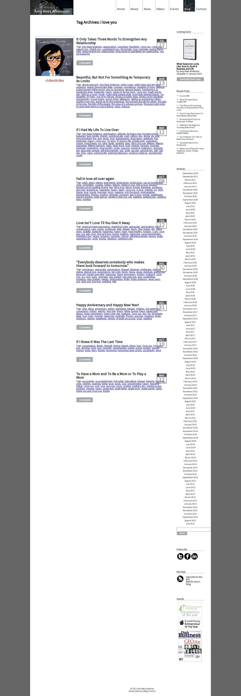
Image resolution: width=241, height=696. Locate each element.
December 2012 (190, 507)
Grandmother (134, 383)
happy (108, 91)
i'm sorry (111, 140)
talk (156, 150)
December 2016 (190, 348)
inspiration (151, 140)
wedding (137, 196)
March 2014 (190, 457)
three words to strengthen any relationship (137, 51)
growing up (92, 189)
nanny (98, 388)
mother (127, 386)
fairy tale (116, 271)
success (135, 150)
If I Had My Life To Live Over (97, 129)
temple (111, 318)
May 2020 (190, 213)
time (83, 152)
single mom (134, 388)
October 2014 (190, 434)
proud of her (112, 99)
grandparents (122, 138)
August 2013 (190, 480)
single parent (147, 388)
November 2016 (190, 351)
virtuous (125, 106)
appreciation (109, 46)
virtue (117, 106)
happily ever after (95, 274)
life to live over (138, 143)
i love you (145, 46)
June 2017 (190, 328)
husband (150, 274)
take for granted (84, 196)
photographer (147, 192)
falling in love (128, 184)
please (131, 347)
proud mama (97, 99)
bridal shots (136, 182)
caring (100, 228)
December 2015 (190, 388)
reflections (124, 99)
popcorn (125, 148)
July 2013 (190, 484)
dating (79, 271)
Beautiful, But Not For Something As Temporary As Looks (113, 79)
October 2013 (190, 474)
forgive (116, 345)
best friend (121, 308)
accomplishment (103, 381)
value (89, 152)
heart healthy (135, 231)
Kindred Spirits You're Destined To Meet (188, 120)
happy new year (112, 313)
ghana (79, 313)
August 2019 (190, 242)
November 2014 (190, 431)
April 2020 (190, 216)
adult (84, 182)
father (127, 311)
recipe (96, 236)
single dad (108, 388)
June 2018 (190, 289)
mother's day (138, 386)
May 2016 (190, 371)
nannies (90, 388)
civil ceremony (152, 308)
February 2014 (190, 460)
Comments (85, 62)
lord (99, 347)
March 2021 (190, 180)
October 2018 (190, 275)
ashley (111, 308)
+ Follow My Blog (54, 80)
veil (130, 196)
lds (149, 313)
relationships (107, 51)
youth (79, 155)
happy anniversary (126, 274)
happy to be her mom (124, 91)
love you (110, 386)
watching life (100, 152)
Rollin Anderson (139, 279)
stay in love (135, 194)
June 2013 (190, 487)
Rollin (127, 279)
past (140, 276)
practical (135, 148)
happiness (99, 91)
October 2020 (190, 196)
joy (99, 143)
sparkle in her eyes (85, 101)
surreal (146, 194)
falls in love (142, 184)
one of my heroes (105, 96)
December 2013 (190, 467)
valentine (111, 238)
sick (121, 150)
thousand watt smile (154, 104)
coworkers (122, 46)
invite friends (90, 143)
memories (135, 233)
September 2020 (190, 199)
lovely (102, 94)
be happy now (134, 133)
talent (159, 388)
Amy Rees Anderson (92, 46)
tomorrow (111, 350)
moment (154, 145)
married (99, 316)
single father (121, 388)
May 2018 (190, 292)
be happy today (150, 133)
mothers (80, 388)
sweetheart (101, 318)
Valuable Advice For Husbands (187, 143)
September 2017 (190, 318)
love (135, 49)
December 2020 (190, 189)
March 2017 (190, 338)
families (153, 184)
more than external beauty (145, 94)
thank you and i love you (89, 390)
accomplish (88, 381)
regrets (104, 279)
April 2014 (190, 454)
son (78, 281)
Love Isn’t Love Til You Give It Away (103, 222)
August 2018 (190, 282)
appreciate (134, 226)
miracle (135, 145)
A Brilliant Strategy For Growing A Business (188, 126)
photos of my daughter (150, 96)
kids (88, 233)
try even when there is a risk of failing (94, 106)
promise (139, 316)
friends (146, 228)
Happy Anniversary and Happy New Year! (107, 305)
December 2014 (190, 427)
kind (160, 189)
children (157, 269)
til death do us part (125, 318)
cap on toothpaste (152, 182)
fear (111, 187)
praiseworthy (82, 99)
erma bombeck (84, 138)
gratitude (148, 138)
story (94, 350)
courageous (130, 87)
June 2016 (190, 368)
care (93, 228)
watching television (117, 152)
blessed (125, 269)
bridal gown (123, 182)
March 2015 (190, 418)
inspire (79, 143)
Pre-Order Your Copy (190, 79)
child (78, 184)
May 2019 (190, 252)
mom (110, 192)
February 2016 (190, 381)
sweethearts (156, 194)
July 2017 (190, 325)
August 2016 (190, 361)
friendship (134, 46)
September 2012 (190, 517)
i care (155, 231)
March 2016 (190, 378)
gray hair (80, 189)
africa (91, 308)
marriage (143, 49)
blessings (80, 135)
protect (146, 347)
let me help (126, 49)
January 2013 (190, 504)
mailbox (124, 233)
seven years (154, 279)
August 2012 (190, 520)
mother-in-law (154, 386)
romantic (115, 236)
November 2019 (190, 232)
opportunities (120, 347)
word (158, 350)
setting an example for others (146, 99)
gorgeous (157, 187)
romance (123, 194)
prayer (139, 347)
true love (96, 281)
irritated (149, 189)
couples (99, 184)
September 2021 (190, 176)
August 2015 (190, 401)
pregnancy (146, 148)
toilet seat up (100, 196)
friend (142, 311)
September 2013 (190, 477)
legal (78, 316)
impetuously (138, 140)
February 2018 (190, 302)
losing (79, 192)
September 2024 (190, 173)
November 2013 (190, 470)
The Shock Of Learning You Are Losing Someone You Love (190, 107)
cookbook (110, 228)
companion (82, 311)
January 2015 (190, 424)
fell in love (119, 187)
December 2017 (190, 309)
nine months (106, 148)
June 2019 (190, 249)
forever (136, 187)
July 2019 (190, 246)
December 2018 (190, 269)
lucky (94, 276)
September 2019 (190, 239)
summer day (146, 150)
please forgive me (91, 51)
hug (139, 345)
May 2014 (190, 451)
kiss (144, 313)
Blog (145, 691)
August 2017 (190, 322)
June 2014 (190, 447)
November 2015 (190, 391)
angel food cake (119, 226)
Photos (94, 194)
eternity (116, 184)
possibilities (149, 276)
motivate (80, 148)
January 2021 (190, 186)
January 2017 (190, 345)
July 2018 (190, 285)
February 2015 (190, 421)
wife (114, 281)
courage (118, 87)
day (140, 135)
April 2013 (190, 494)
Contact (152, 691)
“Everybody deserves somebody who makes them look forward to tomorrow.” (110, 264)
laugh (111, 143)
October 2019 (190, 236)
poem (117, 148)
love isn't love (104, 233)
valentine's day (125, 238)
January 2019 (190, 265)
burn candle (93, 135)
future (132, 271)
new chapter (115, 276)
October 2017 (190, 315)
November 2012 (190, 510)
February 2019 (190, 262)
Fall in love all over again (95, 178)
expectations (103, 271)
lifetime (150, 143)
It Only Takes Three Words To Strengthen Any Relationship (111, 41)
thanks (102, 238)
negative (119, 192)
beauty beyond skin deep (99, 87)
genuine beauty (133, 89)
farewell (108, 345)
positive (104, 194)
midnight (120, 316)
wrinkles (87, 199)
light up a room (89, 94)
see (77, 150)
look (127, 145)
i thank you (95, 49)
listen (108, 145)
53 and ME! (185, 96)
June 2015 (190, 408)
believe (99, 182)
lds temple (157, 313)
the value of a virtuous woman (127, 104)
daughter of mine (146, 87)
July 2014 (190, 444)
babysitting (130, 381)
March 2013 (190, 497)
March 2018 (190, 299)
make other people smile (118, 94)
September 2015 (190, 398)
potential (80, 279)
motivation (92, 148)
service (152, 236)
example (96, 383)
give (100, 138)
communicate (115, 135)
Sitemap (139, 691)
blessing (150, 381)
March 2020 (190, 219)
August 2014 (190, 441)
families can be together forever (92, 187)
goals (106, 138)
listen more (118, 145)
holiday (147, 231)
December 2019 (190, 229)
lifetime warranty (96, 145)
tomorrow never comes (130, 350)
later (105, 143)
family (134, 228)
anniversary (88, 269)
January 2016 (190, 385)
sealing (90, 318)
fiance (129, 187)
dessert (126, 228)
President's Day (84, 236)
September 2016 (190, 358)
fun (94, 138)
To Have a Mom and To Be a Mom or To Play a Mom (111, 376)
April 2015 (190, 414)
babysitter (119, 381)
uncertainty (148, 350)
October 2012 (190, 514)
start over (86, 281)
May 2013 (190, 490)
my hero (91, 96)
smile (127, 150)
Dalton (107, 184)
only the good (132, 192)
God (112, 138)
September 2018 (190, 279)
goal (111, 383)
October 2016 (190, 355)
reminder (157, 148)
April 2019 (190, 256)
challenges (145, 269)
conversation (88, 345)
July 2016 (190, 365)
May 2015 (190, 411)
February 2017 (190, 342)
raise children (93, 279)
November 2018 (190, 272)
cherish (103, 135)
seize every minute (90, 150)
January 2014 (190, 464)
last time (85, 347)
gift (153, 228)
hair (156, 138)
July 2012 (190, 523)
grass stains (136, 138)
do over (155, 135)
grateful (87, 231)
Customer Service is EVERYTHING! (187, 132)
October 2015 (190, 394)
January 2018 (190, 305)
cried (126, 135)
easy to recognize (115, 89)
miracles (144, 145)
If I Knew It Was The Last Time (99, 341)
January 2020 (190, 226)
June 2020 (190, 209)
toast (139, 318)
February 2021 (190, 183)
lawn (127, 143)
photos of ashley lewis (126, 96)
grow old (80, 274)
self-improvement (109, 150)
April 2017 (190, 335)
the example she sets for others (141, 101)
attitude (121, 133)
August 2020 (190, 203)
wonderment (155, 152)
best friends (109, 182)
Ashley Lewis (127, 84)
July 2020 (190, 206)
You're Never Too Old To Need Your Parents (189, 138)
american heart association (96, 226)
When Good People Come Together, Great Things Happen (190, 150)
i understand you (110, 49)
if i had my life (124, 140)
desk (119, 228)
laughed (119, 143)
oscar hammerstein (151, 233)
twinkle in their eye (117, 196)
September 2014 (190, 437)
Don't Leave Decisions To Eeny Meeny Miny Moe (190, 114)
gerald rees (151, 311)
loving (92, 192)
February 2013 (190, 500)
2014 (84, 308)
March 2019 (190, 259)
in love (140, 189)
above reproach (90, 84)
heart (121, 189)
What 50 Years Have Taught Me (187, 100)
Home (131, 691)
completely (88, 184)
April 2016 (190, 375)
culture (133, 135)
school (124, 236)
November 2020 (190, 193)
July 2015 (190, 404)
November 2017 (190, 312)
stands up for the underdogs (110, 101)
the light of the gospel (99, 104)
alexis (91, 182)
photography (83, 194)
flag (140, 228)
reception (149, 316)
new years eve (129, 276)
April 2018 (190, 295)
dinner (147, 135)
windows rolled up (138, 152)
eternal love (90, 271)
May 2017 (190, 332)
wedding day (149, 196)
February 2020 (190, 222)
